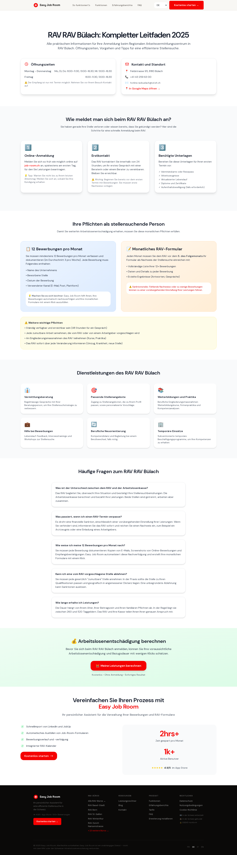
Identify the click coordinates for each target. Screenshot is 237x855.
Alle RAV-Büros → (97, 801)
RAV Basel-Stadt (96, 805)
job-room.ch (32, 165)
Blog (120, 805)
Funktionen (101, 5)
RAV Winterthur (96, 818)
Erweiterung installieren (161, 818)
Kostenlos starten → (186, 5)
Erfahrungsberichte (122, 5)
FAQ (140, 5)
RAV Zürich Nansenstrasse (95, 825)
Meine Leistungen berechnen (118, 666)
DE (193, 847)
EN (202, 847)
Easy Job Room (50, 5)
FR (188, 847)
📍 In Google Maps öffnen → (142, 88)
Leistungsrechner (127, 801)
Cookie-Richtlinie (188, 809)
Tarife (151, 809)
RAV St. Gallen (95, 814)
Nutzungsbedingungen (191, 805)
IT (198, 847)
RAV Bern (92, 809)
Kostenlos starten (36, 756)
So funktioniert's (81, 5)
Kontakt (122, 809)
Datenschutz (186, 801)
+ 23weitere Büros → (98, 830)
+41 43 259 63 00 (140, 77)
